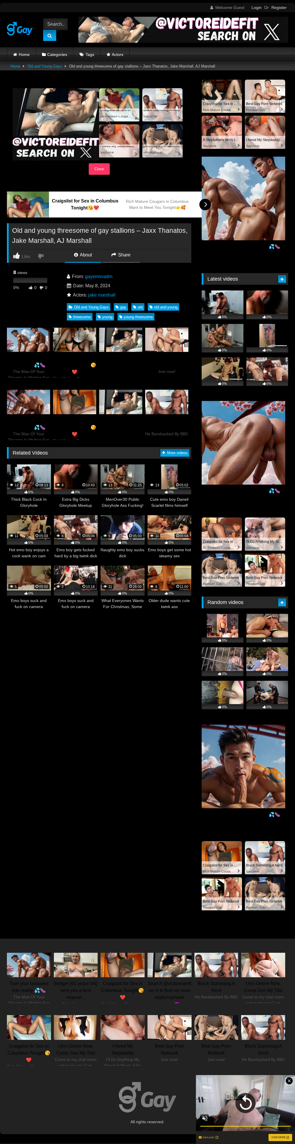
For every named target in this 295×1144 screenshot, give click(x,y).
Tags (90, 54)
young (107, 317)
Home (24, 54)
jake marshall (102, 294)
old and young (165, 307)
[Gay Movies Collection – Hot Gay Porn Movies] (21, 29)
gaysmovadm (98, 276)
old (140, 307)
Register (279, 7)
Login (256, 7)
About (85, 254)
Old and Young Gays (44, 66)
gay (123, 307)
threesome (82, 317)
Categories (57, 54)
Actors (117, 54)
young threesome (138, 317)
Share (124, 254)
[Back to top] (277, 1126)
